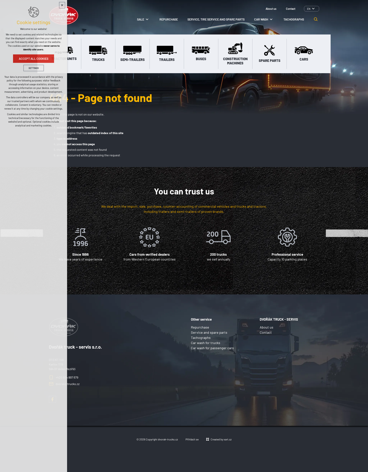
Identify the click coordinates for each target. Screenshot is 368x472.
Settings (34, 68)
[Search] (316, 19)
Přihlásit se (192, 439)
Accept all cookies (33, 58)
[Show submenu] (313, 9)
